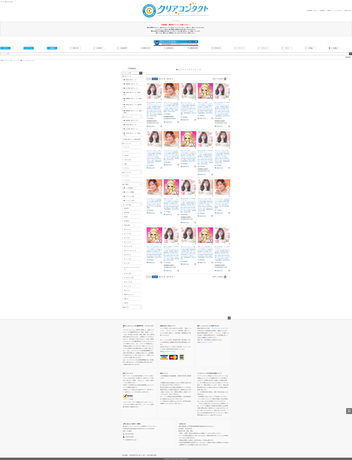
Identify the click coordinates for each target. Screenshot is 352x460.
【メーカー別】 (9, 60)
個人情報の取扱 (151, 455)
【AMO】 (126, 208)
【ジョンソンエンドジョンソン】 (132, 268)
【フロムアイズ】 (129, 277)
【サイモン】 (127, 254)
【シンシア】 (127, 259)
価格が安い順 (162, 79)
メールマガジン (339, 10)
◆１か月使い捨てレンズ (131, 88)
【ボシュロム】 (128, 282)
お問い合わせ (348, 10)
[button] (229, 79)
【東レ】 (126, 298)
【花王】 (126, 303)
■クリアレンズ (127, 76)
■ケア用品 (125, 184)
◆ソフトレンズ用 (129, 196)
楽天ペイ (125, 376)
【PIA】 (126, 216)
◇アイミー (127, 168)
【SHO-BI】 (127, 225)
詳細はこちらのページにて (167, 351)
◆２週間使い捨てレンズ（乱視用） (133, 99)
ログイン (316, 10)
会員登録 (322, 10)
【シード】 (16, 60)
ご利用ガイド (330, 10)
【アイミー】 (127, 233)
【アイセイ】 (127, 229)
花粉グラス (126, 307)
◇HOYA (126, 155)
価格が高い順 (170, 79)
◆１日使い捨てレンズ (130, 79)
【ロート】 (127, 290)
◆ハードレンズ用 (129, 200)
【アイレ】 (127, 238)
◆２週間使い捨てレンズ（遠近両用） (133, 111)
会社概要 (310, 10)
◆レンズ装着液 (128, 188)
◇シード (126, 151)
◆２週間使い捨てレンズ (131, 84)
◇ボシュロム (127, 159)
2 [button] (227, 79)
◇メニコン (127, 147)
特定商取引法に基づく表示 (137, 455)
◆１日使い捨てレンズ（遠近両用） (133, 105)
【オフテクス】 (128, 246)
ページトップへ (229, 318)
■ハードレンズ (127, 143)
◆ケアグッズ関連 (129, 192)
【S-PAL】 (127, 221)
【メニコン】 (127, 286)
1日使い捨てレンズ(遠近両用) (132, 139)
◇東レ (125, 164)
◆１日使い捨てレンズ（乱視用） (132, 93)
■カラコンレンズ (127, 117)
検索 (350, 53)
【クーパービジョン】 (130, 250)
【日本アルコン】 (129, 294)
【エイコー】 (127, 242)
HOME (2, 60)
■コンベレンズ (127, 172)
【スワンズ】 (127, 273)
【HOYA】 (127, 212)
